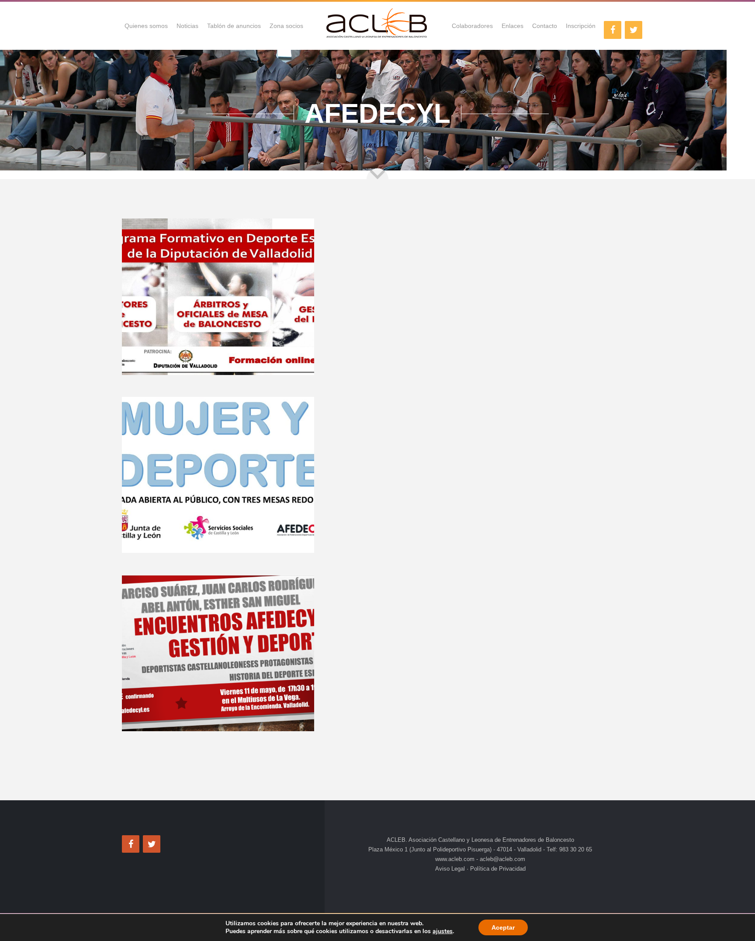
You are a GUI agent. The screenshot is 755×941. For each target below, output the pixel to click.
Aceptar (503, 927)
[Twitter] (633, 30)
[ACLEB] (377, 26)
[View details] (218, 297)
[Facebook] (612, 30)
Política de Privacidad (497, 868)
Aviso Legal (451, 868)
